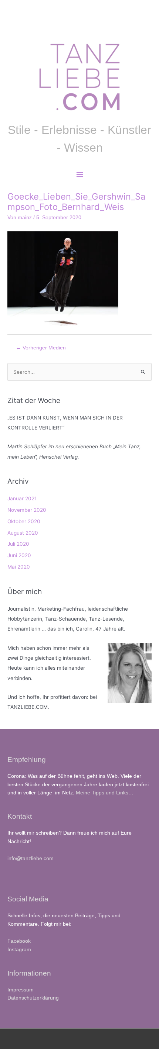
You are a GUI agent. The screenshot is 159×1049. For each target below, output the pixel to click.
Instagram (19, 949)
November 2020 (26, 510)
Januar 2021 (22, 498)
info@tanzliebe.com (30, 858)
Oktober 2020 (23, 521)
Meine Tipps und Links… (104, 793)
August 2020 (22, 533)
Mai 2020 (18, 567)
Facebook (19, 941)
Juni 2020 (19, 555)
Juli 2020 (18, 544)
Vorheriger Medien (41, 348)
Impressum (20, 990)
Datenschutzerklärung (33, 998)
